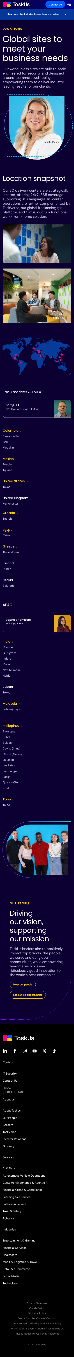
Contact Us (55, 4)
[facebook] (15, 1051)
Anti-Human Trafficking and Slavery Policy (37, 1323)
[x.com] (44, 1051)
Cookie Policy (37, 1308)
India (7, 641)
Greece (9, 546)
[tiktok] (54, 1051)
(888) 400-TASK (13, 1092)
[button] (69, 4)
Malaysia (10, 703)
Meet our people (22, 984)
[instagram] (24, 1051)
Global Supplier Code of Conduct (37, 1318)
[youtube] (34, 1051)
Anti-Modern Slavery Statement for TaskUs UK (37, 1328)
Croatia (9, 513)
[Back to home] (16, 4)
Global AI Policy (37, 1313)
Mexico (9, 459)
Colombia (11, 430)
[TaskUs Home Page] (18, 1038)
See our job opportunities (27, 994)
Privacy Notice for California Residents (37, 1333)
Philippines (11, 725)
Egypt (8, 529)
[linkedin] (5, 1051)
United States (14, 481)
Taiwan (9, 799)
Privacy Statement (37, 1303)
